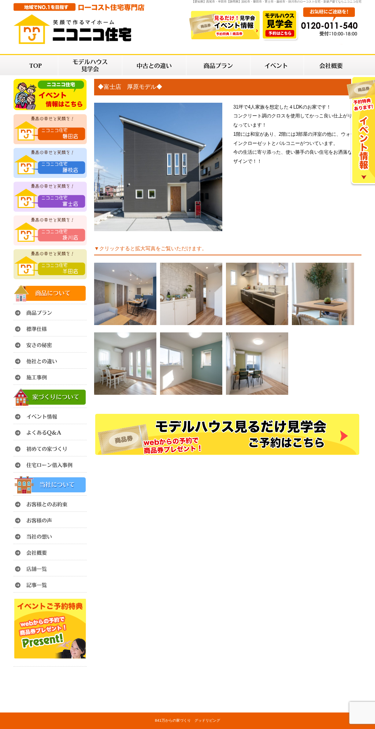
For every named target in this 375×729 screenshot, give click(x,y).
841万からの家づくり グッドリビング (187, 720)
